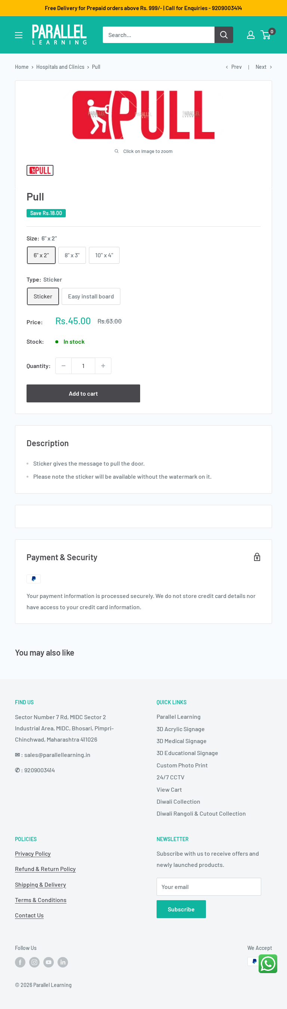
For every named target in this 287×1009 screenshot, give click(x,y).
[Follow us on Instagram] (34, 962)
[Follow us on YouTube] (48, 962)
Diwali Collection (178, 801)
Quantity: (39, 365)
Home (22, 67)
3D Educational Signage (187, 752)
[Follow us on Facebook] (20, 962)
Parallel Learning (179, 716)
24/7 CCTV (171, 776)
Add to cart (83, 393)
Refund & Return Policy (45, 868)
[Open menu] (18, 35)
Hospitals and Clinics (60, 67)
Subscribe (181, 909)
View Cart (169, 789)
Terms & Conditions (41, 899)
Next (261, 67)
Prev (236, 67)
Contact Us (29, 914)
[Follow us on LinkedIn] (63, 962)
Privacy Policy (33, 853)
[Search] (224, 35)
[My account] (250, 35)
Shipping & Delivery (40, 884)
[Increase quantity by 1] (103, 366)
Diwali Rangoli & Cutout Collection (201, 813)
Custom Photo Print (182, 765)
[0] (266, 34)
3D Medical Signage (182, 740)
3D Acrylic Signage (181, 728)
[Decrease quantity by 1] (63, 366)
